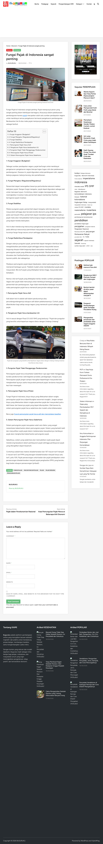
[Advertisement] (51, 23)
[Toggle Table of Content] (43, 131)
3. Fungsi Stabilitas (15, 140)
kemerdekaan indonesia (83, 194)
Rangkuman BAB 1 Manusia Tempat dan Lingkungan (90, 277)
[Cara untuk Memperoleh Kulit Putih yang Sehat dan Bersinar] (78, 106)
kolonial (83, 197)
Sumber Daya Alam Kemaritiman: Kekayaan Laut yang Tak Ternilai (88, 471)
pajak (25, 115)
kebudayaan (81, 189)
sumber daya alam (80, 246)
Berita (37, 4)
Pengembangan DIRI (66, 4)
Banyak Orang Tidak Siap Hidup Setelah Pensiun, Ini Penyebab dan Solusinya (55, 634)
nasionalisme (80, 210)
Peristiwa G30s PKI (80, 231)
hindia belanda (78, 178)
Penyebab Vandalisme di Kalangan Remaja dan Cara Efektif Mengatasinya (89, 685)
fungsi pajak (18, 470)
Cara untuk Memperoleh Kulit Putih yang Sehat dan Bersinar (90, 109)
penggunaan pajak (13, 473)
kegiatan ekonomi (81, 191)
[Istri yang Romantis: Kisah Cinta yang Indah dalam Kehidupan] (78, 136)
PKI (83, 237)
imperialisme (89, 178)
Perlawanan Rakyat (82, 234)
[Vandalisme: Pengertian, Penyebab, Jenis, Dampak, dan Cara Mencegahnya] (74, 659)
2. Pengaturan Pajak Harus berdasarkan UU (24, 147)
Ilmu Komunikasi (86, 433)
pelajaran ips (88, 213)
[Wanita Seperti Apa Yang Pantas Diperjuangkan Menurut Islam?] (78, 92)
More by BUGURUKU (16, 488)
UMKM (88, 246)
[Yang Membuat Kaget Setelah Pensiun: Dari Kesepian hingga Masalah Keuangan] (40, 662)
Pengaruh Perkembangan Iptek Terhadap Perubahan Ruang (90, 306)
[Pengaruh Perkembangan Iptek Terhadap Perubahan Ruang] (78, 304)
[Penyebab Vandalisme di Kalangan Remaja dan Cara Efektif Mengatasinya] (74, 683)
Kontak (89, 4)
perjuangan (90, 231)
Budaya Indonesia (85, 173)
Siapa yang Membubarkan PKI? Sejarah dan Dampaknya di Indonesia (87, 410)
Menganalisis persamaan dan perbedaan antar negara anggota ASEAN (89, 322)
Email (9, 572)
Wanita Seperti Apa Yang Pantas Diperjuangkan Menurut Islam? (90, 95)
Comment (10, 536)
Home (8, 46)
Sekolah (77, 243)
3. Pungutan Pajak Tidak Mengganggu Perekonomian (27, 150)
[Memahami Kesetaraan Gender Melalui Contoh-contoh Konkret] (78, 120)
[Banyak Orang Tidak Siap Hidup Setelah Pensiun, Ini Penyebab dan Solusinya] (40, 632)
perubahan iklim (78, 237)
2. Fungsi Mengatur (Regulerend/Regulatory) (24, 137)
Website (9, 582)
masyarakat (92, 202)
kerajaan (77, 197)
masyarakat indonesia (80, 205)
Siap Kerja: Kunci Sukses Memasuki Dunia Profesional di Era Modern (86, 375)
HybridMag (95, 841)
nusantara (91, 210)
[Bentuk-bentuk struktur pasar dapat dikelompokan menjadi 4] (78, 287)
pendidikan (81, 220)
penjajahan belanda (90, 226)
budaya (77, 173)
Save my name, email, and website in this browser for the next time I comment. (35, 595)
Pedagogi (44, 4)
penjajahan (79, 226)
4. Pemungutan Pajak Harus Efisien (21, 153)
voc (91, 246)
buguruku (78, 176)
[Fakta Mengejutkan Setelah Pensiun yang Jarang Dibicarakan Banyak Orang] (40, 692)
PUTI (81, 370)
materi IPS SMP (79, 207)
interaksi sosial (79, 186)
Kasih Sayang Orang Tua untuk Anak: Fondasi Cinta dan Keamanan (90, 154)
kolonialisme (80, 199)
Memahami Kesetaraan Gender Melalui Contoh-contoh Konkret (89, 124)
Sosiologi (83, 243)
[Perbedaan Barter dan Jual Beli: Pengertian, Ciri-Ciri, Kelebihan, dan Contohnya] (74, 632)
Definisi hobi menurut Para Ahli (90, 266)
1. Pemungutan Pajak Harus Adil (20, 145)
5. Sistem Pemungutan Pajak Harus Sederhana (25, 155)
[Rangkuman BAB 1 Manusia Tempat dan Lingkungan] (78, 275)
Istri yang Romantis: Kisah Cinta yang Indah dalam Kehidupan (90, 139)
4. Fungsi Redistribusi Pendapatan (21, 142)
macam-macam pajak (31, 470)
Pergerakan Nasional (82, 229)
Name (9, 563)
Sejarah (53, 4)
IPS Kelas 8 (17, 50)
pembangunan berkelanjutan (84, 217)
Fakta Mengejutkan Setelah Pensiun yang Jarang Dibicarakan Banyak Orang (56, 693)
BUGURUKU (12, 63)
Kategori (79, 4)
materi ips (89, 205)
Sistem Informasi (86, 401)
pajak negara (50, 470)
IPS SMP (89, 186)
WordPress (84, 841)
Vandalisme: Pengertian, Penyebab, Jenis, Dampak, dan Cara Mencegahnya (88, 661)
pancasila (77, 214)
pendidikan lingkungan (82, 224)
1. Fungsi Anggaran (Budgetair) (19, 134)
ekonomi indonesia (88, 176)
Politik (87, 237)
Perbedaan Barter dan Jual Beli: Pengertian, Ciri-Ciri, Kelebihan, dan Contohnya (88, 634)
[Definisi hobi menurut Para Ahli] (78, 265)
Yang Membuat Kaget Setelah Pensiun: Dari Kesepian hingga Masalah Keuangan (55, 665)
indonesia (81, 182)
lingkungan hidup (81, 202)
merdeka (87, 207)
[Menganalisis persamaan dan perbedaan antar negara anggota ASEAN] (78, 318)
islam (76, 189)
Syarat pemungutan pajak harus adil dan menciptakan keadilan (37, 414)
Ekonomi (14, 46)
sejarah (79, 240)
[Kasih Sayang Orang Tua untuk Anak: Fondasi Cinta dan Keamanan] (78, 150)
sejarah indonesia (89, 240)
